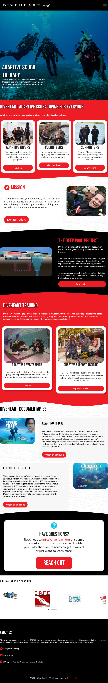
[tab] (48, 609)
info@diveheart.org (56, 539)
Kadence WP (72, 678)
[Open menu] (105, 5)
